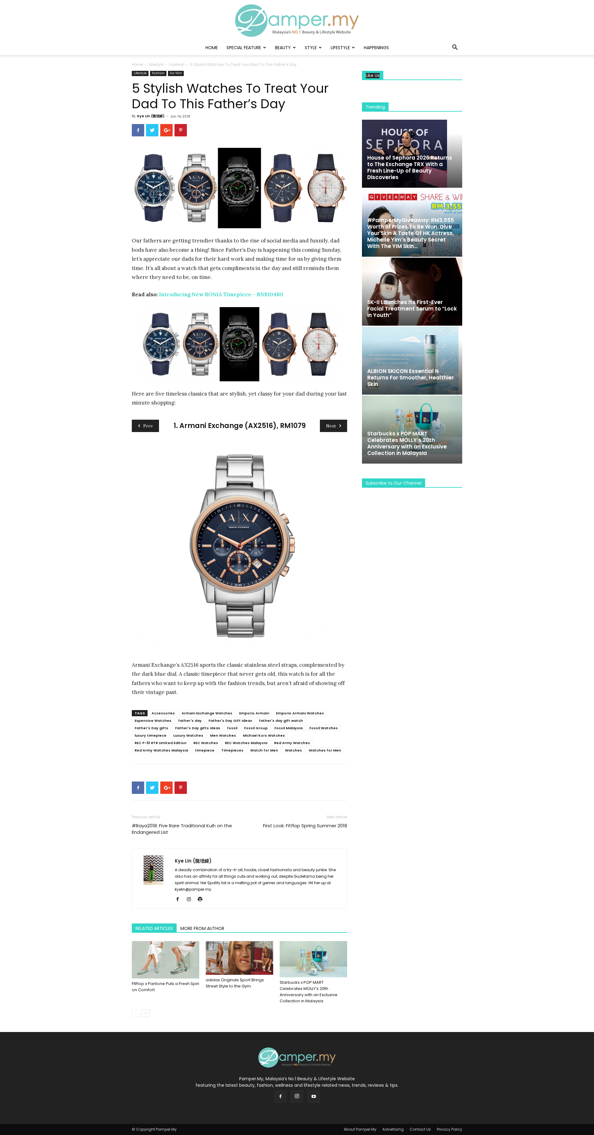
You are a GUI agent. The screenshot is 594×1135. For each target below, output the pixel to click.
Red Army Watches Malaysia (161, 750)
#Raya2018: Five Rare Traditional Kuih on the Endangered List (182, 828)
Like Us (373, 75)
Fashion (176, 64)
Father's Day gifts (151, 728)
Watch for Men (264, 750)
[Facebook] (180, 899)
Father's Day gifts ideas (197, 728)
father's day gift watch (281, 720)
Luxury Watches (188, 735)
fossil (232, 728)
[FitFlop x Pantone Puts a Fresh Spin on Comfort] (165, 960)
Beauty (283, 48)
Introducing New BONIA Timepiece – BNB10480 (221, 294)
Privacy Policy (449, 1129)
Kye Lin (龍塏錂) (151, 116)
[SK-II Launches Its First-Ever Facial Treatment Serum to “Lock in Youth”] (412, 292)
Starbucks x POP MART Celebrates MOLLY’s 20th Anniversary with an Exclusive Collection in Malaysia (309, 991)
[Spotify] (202, 899)
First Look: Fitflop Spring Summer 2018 (305, 825)
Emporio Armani (254, 713)
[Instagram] (191, 899)
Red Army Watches (292, 742)
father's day (190, 720)
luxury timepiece (150, 735)
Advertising (393, 1129)
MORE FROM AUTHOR (202, 928)
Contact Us (420, 1129)
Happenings (376, 48)
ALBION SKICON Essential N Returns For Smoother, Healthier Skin (410, 377)
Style (311, 48)
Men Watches (223, 735)
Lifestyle (340, 48)
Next (331, 426)
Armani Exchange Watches (207, 713)
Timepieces (232, 750)
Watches (293, 750)
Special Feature (243, 48)
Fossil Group (256, 728)
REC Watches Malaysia (246, 742)
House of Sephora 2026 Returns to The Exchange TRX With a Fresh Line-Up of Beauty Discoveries (409, 167)
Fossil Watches (323, 728)
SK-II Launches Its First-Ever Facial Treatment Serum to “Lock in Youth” (412, 308)
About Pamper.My (360, 1129)
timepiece (204, 750)
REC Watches (205, 742)
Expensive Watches (153, 720)
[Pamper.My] (297, 20)
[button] (454, 48)
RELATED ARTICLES (154, 928)
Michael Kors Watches (264, 735)
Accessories (163, 713)
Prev (148, 426)
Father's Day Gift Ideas (230, 720)
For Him (176, 73)
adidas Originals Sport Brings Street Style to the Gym (235, 983)
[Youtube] (314, 1096)
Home (211, 48)
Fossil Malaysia (288, 728)
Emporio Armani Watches (300, 713)
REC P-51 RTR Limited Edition (161, 742)
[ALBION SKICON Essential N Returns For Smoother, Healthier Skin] (412, 361)
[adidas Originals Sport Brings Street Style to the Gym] (239, 958)
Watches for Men (325, 750)
